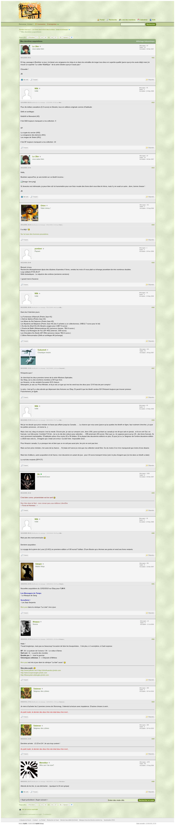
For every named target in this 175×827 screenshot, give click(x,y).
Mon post (24, 607)
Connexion (41, 24)
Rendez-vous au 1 (25, 29)
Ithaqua (36, 622)
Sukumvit (42, 350)
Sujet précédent (28, 800)
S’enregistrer (52, 24)
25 (60, 37)
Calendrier (144, 20)
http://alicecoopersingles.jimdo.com (34, 673)
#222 (153, 639)
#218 (153, 420)
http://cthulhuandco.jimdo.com (49, 670)
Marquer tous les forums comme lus (90, 820)
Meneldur (43, 763)
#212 (153, 102)
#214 (153, 225)
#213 (153, 167)
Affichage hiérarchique (145, 41)
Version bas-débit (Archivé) (69, 820)
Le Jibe (35, 46)
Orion (43, 206)
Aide (153, 20)
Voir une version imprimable (30, 809)
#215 (153, 262)
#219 (153, 493)
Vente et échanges (62, 29)
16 (52, 37)
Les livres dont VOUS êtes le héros (43, 29)
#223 (153, 702)
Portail (102, 20)
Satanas (37, 689)
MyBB (25, 823)
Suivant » (66, 37)
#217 (153, 368)
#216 (153, 307)
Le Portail (42, 820)
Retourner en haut (53, 820)
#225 (153, 781)
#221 (153, 584)
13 (42, 37)
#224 (153, 739)
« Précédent (31, 37)
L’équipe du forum (25, 820)
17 (55, 37)
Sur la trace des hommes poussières (34, 234)
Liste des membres (128, 20)
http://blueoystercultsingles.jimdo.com (35, 675)
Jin (38, 474)
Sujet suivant (41, 800)
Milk (36, 88)
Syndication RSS (109, 820)
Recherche (113, 20)
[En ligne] (41, 474)
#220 (153, 533)
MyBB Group (39, 823)
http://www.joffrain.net (29, 670)
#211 (153, 57)
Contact (35, 820)
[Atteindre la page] (71, 37)
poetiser (38, 249)
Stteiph (38, 564)
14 (45, 37)
